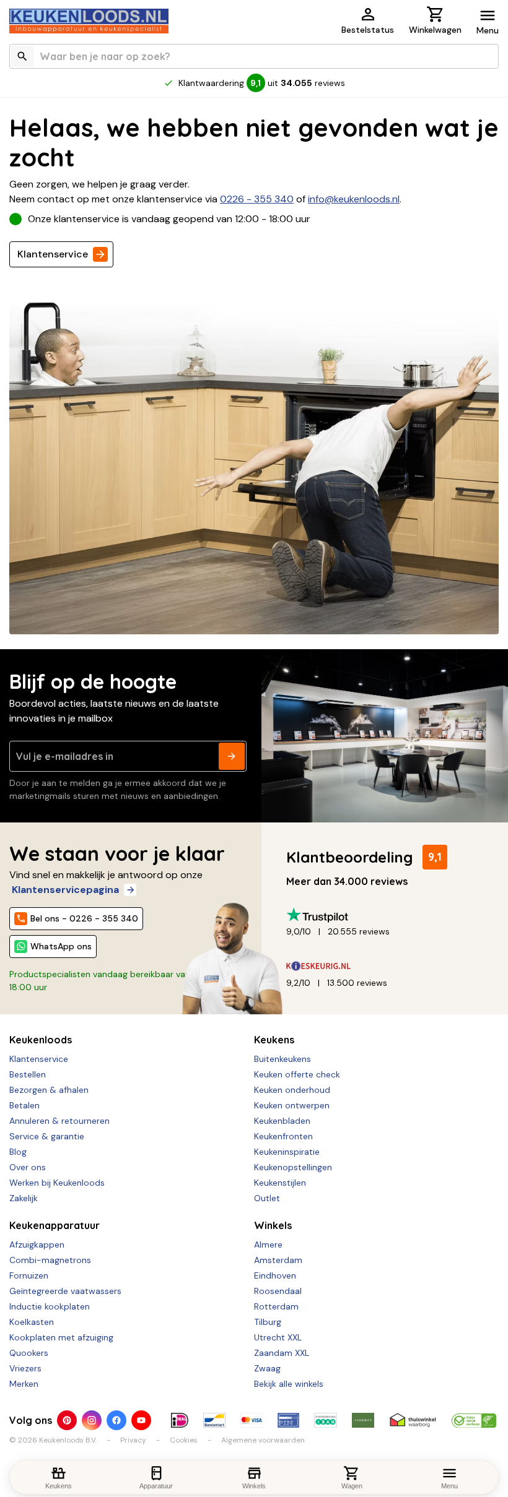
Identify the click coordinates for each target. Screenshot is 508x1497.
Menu (487, 30)
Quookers (28, 1352)
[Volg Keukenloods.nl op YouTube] (141, 1420)
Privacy (133, 1440)
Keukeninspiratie (287, 1151)
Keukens (274, 1039)
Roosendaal (278, 1290)
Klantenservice (52, 254)
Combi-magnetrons (50, 1260)
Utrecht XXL (278, 1337)
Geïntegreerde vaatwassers (65, 1290)
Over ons (27, 1167)
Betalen (24, 1105)
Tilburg (267, 1321)
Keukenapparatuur (54, 1225)
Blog (18, 1151)
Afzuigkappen (36, 1244)
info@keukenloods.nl (354, 198)
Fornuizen (28, 1275)
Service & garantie (46, 1136)
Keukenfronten (283, 1136)
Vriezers (25, 1368)
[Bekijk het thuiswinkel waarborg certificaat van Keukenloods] (413, 1420)
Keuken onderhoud (292, 1089)
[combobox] (254, 56)
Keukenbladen (282, 1120)
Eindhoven (275, 1275)
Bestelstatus (367, 29)
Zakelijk (23, 1198)
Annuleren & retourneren (59, 1120)
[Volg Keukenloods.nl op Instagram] (92, 1420)
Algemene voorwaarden (263, 1440)
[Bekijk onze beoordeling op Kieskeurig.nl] (387, 966)
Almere (268, 1244)
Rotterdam (276, 1306)
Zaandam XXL (281, 1352)
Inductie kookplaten (49, 1306)
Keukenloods (40, 1039)
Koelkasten (31, 1321)
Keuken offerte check (297, 1074)
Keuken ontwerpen (292, 1105)
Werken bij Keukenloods (57, 1182)
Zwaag (267, 1368)
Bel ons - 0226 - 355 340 (84, 918)
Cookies (184, 1440)
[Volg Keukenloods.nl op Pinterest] (67, 1420)
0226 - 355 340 (257, 198)
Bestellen (27, 1074)
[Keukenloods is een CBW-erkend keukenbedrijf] (474, 1420)
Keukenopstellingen (293, 1167)
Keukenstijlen (280, 1182)
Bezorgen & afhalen (49, 1089)
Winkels (273, 1225)
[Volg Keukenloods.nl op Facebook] (116, 1420)
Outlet (267, 1198)
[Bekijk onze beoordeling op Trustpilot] (387, 915)
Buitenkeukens (282, 1058)
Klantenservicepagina (65, 889)
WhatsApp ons (61, 946)
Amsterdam (278, 1260)
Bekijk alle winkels (288, 1383)
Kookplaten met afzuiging (61, 1337)
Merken (23, 1383)
